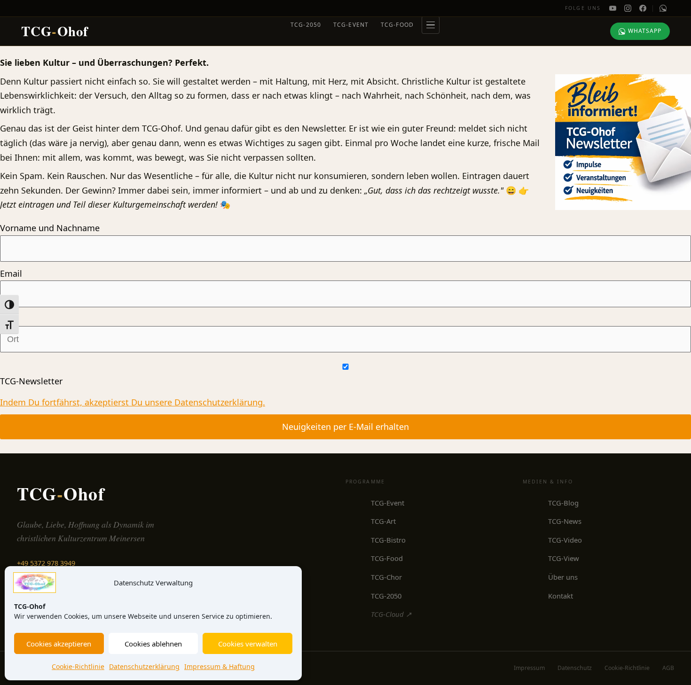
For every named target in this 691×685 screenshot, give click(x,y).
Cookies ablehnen (153, 643)
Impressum (529, 668)
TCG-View (563, 558)
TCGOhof (54, 31)
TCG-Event (351, 25)
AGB (668, 668)
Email (11, 273)
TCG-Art (383, 521)
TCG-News (564, 521)
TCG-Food (397, 25)
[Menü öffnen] (431, 25)
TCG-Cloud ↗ (391, 614)
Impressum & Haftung (219, 666)
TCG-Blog (563, 502)
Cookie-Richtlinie (78, 666)
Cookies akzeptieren (58, 643)
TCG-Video (565, 540)
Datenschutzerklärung (144, 666)
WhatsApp (644, 31)
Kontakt (560, 595)
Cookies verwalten (247, 643)
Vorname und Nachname (50, 228)
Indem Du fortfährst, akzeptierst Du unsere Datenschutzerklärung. (132, 402)
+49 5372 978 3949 (46, 563)
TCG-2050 (306, 25)
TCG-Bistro (388, 540)
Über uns (563, 577)
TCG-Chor (386, 577)
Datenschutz (575, 668)
